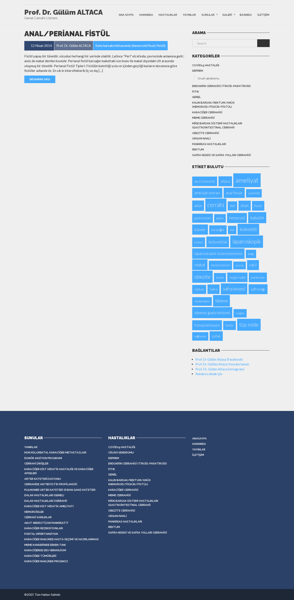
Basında (246, 14)
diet (232, 206)
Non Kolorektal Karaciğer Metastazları (55, 452)
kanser (200, 229)
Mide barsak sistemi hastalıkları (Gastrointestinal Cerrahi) (217, 125)
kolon (198, 242)
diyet (245, 205)
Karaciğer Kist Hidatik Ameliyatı (49, 506)
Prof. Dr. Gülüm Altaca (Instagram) (219, 369)
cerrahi (215, 204)
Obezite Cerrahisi (205, 133)
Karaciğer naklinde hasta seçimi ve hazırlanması (61, 539)
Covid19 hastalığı (205, 65)
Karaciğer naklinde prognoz (46, 561)
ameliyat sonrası (207, 193)
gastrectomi (202, 218)
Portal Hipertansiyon (41, 533)
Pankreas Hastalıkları (209, 144)
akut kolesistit (204, 181)
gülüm (220, 218)
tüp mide (248, 325)
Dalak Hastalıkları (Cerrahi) (45, 500)
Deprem (197, 70)
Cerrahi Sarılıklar (38, 517)
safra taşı (258, 289)
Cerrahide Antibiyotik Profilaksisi (50, 484)
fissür (258, 206)
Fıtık (195, 91)
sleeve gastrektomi (212, 312)
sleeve (221, 300)
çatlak (216, 336)
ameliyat (246, 180)
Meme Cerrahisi (203, 117)
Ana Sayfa (126, 14)
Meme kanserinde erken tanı (45, 544)
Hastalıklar (168, 14)
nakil (253, 265)
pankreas (258, 277)
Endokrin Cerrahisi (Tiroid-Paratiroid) (221, 86)
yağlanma (200, 336)
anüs (198, 205)
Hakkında (146, 14)
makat (199, 264)
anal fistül (254, 193)
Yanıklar (30, 447)
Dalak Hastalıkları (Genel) (44, 495)
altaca (225, 181)
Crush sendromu (208, 78)
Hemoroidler (34, 511)
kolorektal (218, 241)
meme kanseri (220, 265)
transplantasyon (207, 325)
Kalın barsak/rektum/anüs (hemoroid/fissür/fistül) (213, 105)
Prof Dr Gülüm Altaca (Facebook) (219, 359)
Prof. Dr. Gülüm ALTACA (63, 12)
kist (232, 230)
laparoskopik (246, 241)
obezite (202, 276)
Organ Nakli (201, 138)
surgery (240, 313)
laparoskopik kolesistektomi (218, 253)
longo (251, 254)
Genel (196, 97)
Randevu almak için (208, 374)
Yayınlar (189, 14)
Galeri (227, 14)
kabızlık (257, 217)
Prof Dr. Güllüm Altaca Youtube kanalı (222, 364)
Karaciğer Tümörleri (40, 555)
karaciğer (217, 230)
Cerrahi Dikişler (36, 463)
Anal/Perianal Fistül (67, 34)
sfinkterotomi (202, 301)
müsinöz (239, 265)
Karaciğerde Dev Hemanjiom (45, 550)
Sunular (208, 14)
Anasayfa (199, 438)
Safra (213, 289)
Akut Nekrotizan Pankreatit (46, 522)
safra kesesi (234, 289)
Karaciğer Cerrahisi (207, 112)
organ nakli (237, 277)
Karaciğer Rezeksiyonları (43, 528)
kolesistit (248, 229)
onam (220, 277)
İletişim (263, 14)
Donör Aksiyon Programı (43, 458)
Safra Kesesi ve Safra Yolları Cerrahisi (221, 155)
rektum (198, 149)
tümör (229, 325)
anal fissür (234, 192)
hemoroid (237, 218)
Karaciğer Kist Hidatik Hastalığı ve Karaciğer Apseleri (58, 471)
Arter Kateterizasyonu (42, 478)
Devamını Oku (39, 79)
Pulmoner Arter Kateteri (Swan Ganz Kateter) (60, 489)
